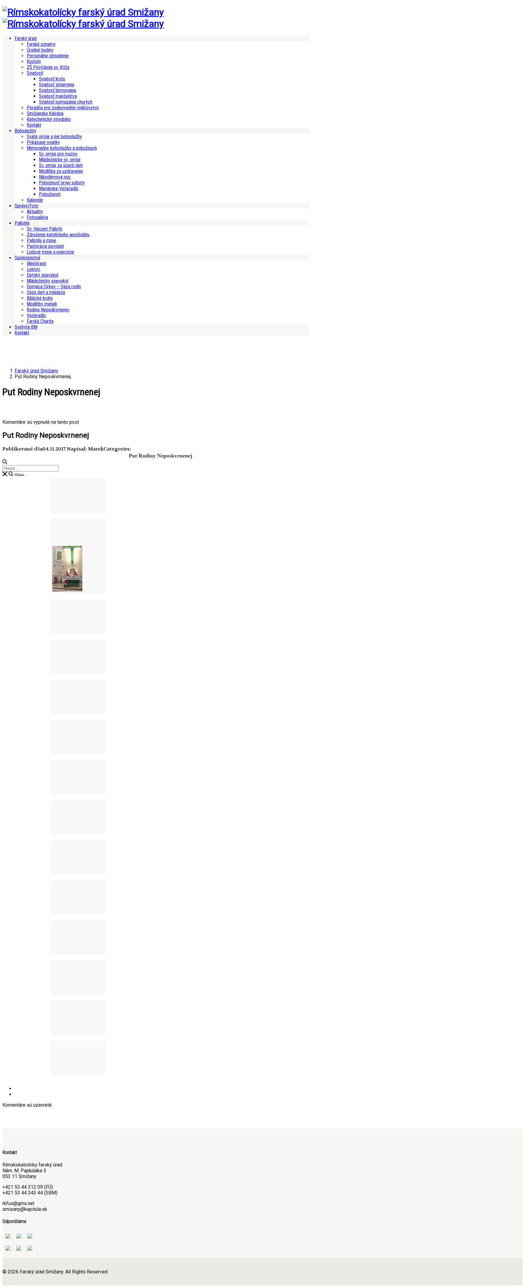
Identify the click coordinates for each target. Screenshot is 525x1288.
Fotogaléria (37, 217)
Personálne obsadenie (48, 56)
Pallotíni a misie (41, 240)
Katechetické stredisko (49, 119)
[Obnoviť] (4, 473)
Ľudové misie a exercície (50, 252)
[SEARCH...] (4, 461)
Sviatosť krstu (52, 79)
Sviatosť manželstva (58, 96)
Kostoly (34, 61)
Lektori (33, 269)
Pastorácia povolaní (45, 246)
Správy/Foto (26, 206)
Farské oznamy (41, 44)
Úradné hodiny (40, 50)
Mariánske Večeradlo (58, 188)
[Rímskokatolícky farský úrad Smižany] (83, 12)
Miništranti (36, 263)
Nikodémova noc (55, 177)
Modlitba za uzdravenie (61, 171)
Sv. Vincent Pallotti (44, 229)
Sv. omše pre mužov (58, 154)
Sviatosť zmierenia (56, 84)
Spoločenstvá (27, 258)
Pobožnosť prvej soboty (62, 183)
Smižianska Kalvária (45, 113)
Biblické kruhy (40, 298)
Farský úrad (25, 38)
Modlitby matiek (42, 304)
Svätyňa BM (26, 327)
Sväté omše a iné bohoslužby (54, 136)
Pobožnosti (49, 194)
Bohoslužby (25, 131)
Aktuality (35, 211)
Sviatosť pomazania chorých (65, 102)
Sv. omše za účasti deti (61, 165)
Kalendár (35, 200)
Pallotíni (22, 223)
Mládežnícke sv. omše (60, 160)
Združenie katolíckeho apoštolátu (58, 235)
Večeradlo (36, 315)
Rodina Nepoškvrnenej (48, 310)
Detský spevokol (42, 275)
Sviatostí (35, 73)
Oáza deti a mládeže (46, 292)
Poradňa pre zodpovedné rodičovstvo (63, 108)
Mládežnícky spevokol (47, 281)
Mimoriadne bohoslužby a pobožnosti (62, 148)
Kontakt (34, 125)
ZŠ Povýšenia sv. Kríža (48, 67)
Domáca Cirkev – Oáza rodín (54, 286)
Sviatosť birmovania (57, 90)
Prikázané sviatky (43, 142)
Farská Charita (40, 321)
